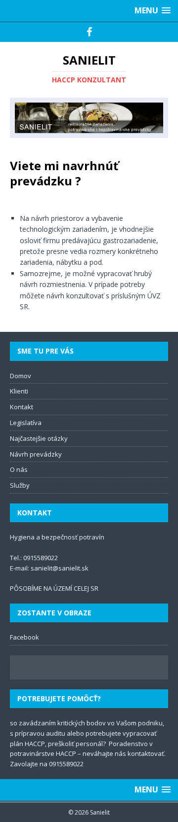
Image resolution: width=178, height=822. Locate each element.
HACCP (35, 743)
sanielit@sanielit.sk (60, 568)
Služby (20, 485)
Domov (20, 375)
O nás (19, 469)
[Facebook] (89, 32)
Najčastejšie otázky (39, 438)
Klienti (19, 391)
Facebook (24, 637)
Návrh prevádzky (36, 454)
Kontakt (21, 406)
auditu (55, 733)
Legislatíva (26, 422)
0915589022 (40, 557)
